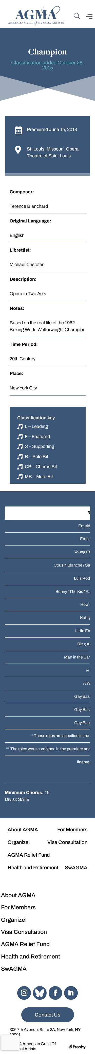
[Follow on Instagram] (24, 993)
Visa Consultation (67, 842)
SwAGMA (76, 867)
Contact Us (47, 1015)
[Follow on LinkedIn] (71, 993)
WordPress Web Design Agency (77, 1046)
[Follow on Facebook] (55, 993)
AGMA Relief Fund (29, 855)
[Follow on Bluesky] (40, 993)
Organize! (19, 842)
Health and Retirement (33, 867)
